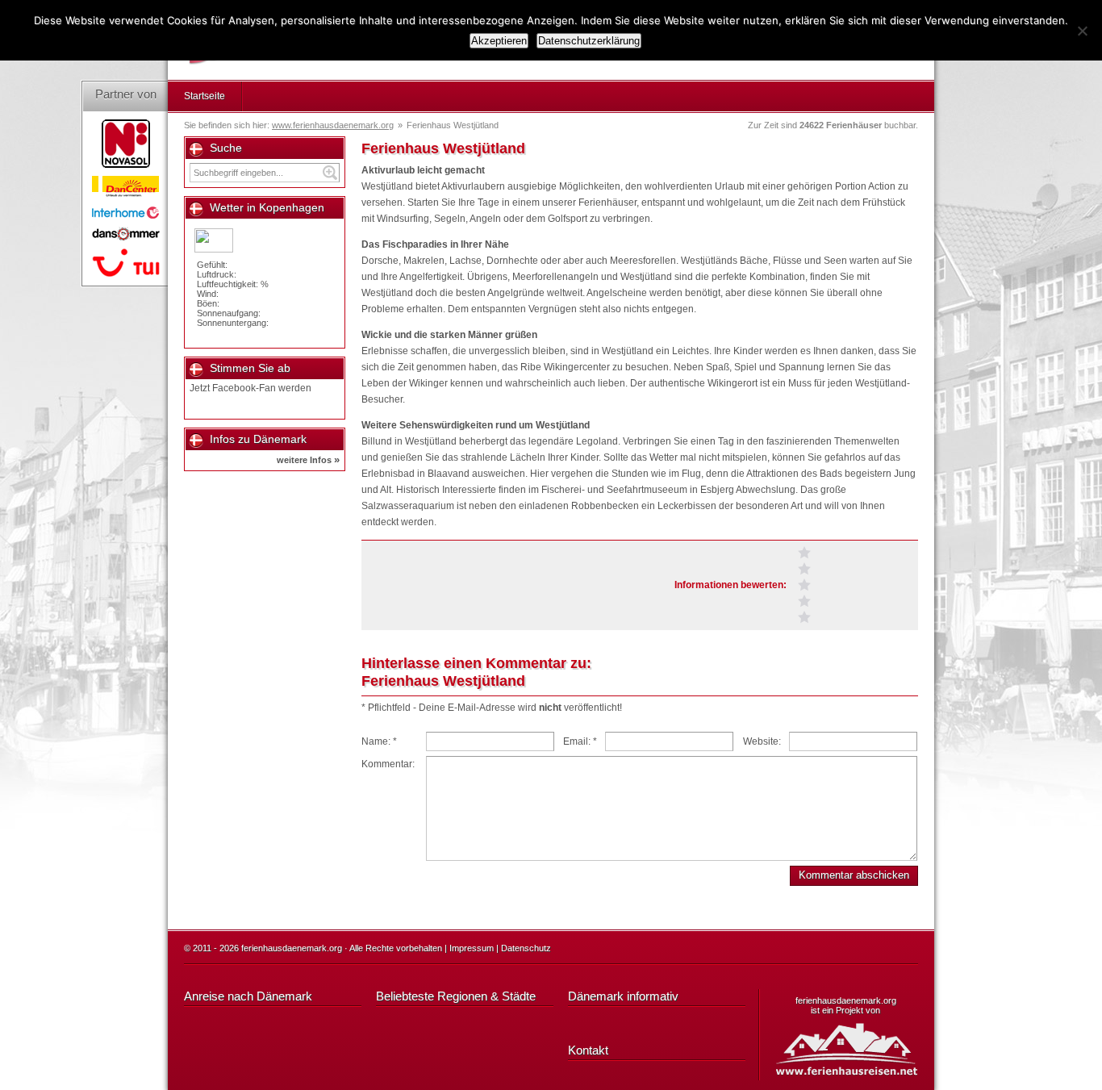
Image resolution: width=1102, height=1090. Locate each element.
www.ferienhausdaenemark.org (333, 125)
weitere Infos (308, 460)
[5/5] (804, 553)
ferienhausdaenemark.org (845, 1000)
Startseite (204, 96)
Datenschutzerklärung (589, 41)
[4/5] (804, 569)
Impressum (471, 948)
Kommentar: (388, 764)
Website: (762, 741)
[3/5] (804, 585)
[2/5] (804, 601)
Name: (379, 741)
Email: (580, 741)
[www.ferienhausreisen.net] (854, 1048)
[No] (1082, 31)
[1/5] (804, 617)
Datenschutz (526, 948)
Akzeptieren (499, 41)
